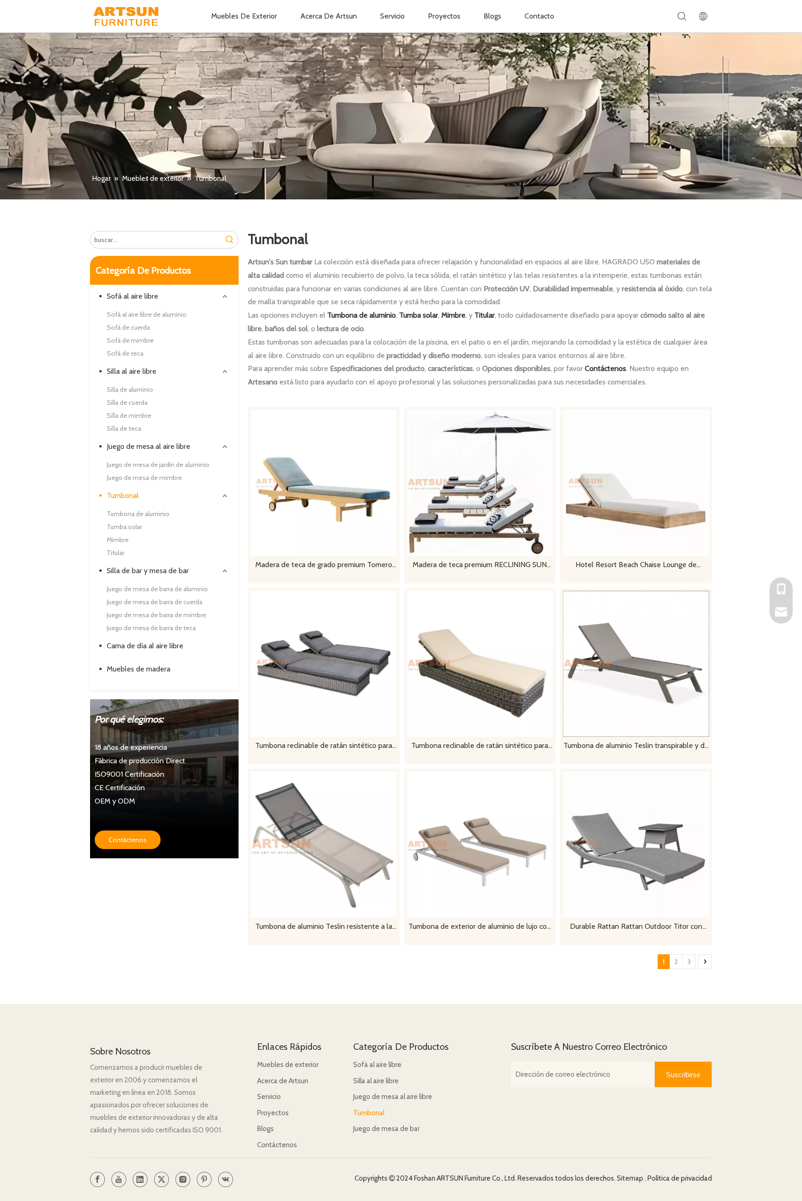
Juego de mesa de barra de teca (151, 628)
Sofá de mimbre (130, 340)
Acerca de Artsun (282, 1081)
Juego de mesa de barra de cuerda (154, 602)
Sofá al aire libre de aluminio (147, 314)
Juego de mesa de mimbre (144, 477)
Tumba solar (124, 527)
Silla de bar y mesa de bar (148, 570)
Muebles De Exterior (244, 16)
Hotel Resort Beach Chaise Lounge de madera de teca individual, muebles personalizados (636, 565)
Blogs (492, 16)
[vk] (225, 1179)
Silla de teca (124, 428)
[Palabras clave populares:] (229, 239)
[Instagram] (182, 1179)
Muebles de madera (138, 668)
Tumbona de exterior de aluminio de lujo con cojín (479, 927)
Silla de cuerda (127, 402)
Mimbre (118, 540)
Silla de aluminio (130, 389)
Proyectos (444, 16)
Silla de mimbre (129, 415)
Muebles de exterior (287, 1064)
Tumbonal (123, 495)
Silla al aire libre (131, 371)
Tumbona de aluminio (138, 514)
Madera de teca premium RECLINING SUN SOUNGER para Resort (480, 565)
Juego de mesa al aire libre (148, 446)
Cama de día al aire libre (145, 645)
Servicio (392, 16)
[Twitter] (161, 1179)
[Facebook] (97, 1179)
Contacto (539, 16)
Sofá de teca (125, 353)
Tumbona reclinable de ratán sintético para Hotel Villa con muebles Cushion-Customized (479, 746)
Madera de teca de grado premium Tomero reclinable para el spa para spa (323, 565)
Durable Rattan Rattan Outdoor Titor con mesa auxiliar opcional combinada (636, 927)
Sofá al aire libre (132, 296)
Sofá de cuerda (128, 327)
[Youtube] (118, 1179)
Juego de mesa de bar (386, 1128)
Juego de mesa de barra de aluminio (157, 589)
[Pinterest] (204, 1179)
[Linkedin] (140, 1179)
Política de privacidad (679, 1178)
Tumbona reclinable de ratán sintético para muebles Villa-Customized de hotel (323, 746)
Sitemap (631, 1178)
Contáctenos (128, 840)
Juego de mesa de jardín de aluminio (158, 464)
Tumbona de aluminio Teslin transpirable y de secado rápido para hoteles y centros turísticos (636, 746)
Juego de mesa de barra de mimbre (156, 615)
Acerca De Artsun (328, 16)
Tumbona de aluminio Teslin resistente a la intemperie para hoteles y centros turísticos (323, 927)
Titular (115, 553)
